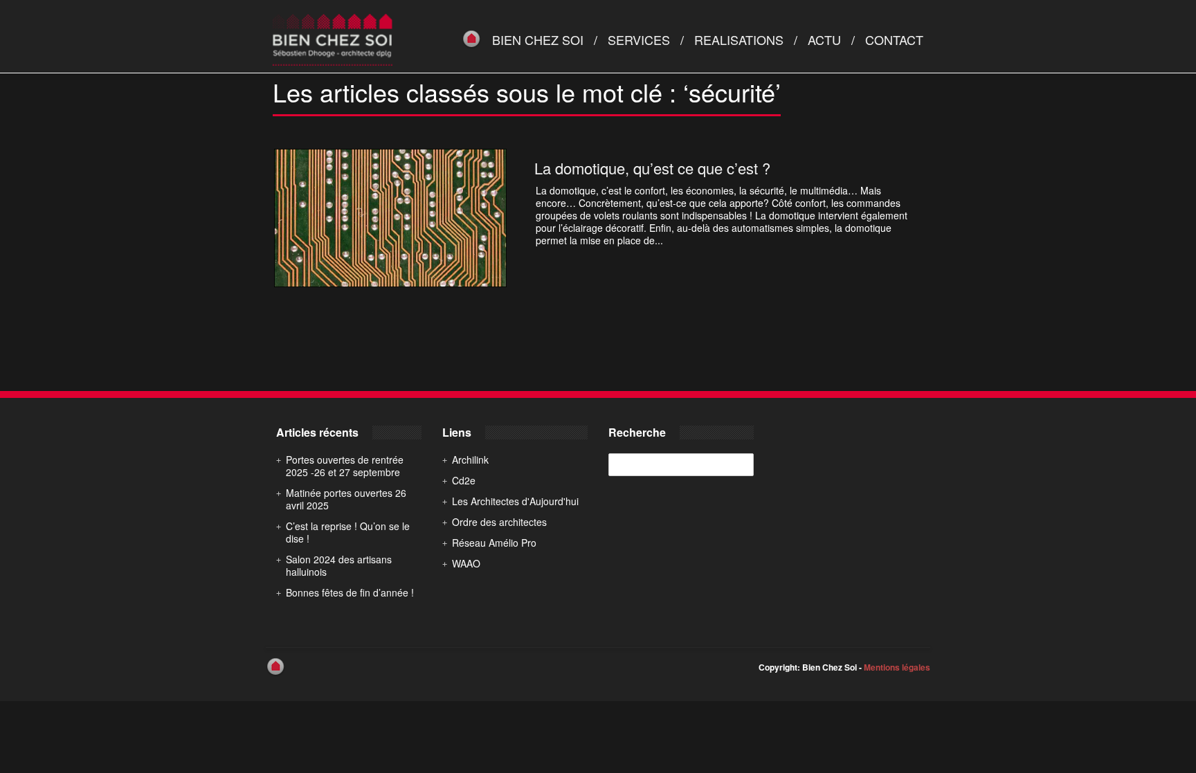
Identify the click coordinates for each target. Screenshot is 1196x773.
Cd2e (463, 480)
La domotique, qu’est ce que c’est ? (652, 168)
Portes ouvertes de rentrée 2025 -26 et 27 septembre (345, 466)
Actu (824, 39)
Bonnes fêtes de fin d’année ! (350, 592)
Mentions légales (897, 667)
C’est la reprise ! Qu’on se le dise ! (348, 532)
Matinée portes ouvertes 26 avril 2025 (346, 499)
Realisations (738, 39)
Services (639, 39)
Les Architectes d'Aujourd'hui (515, 501)
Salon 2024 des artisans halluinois (339, 565)
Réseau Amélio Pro (494, 542)
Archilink (470, 459)
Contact (894, 39)
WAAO (466, 563)
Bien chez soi (537, 39)
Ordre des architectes (499, 522)
